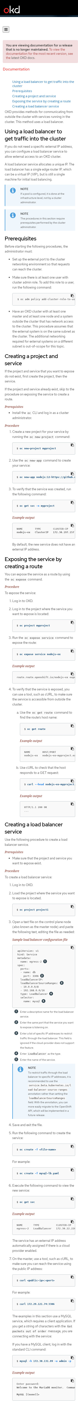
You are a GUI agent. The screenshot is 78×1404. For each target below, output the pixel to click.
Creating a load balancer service (35, 106)
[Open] (6, 29)
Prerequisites (22, 91)
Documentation (16, 69)
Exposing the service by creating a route (41, 101)
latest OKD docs (22, 58)
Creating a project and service (34, 96)
